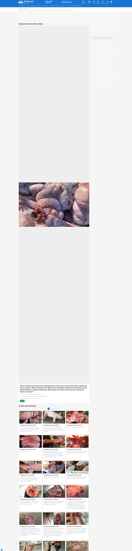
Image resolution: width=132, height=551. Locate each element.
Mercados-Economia (36, 5)
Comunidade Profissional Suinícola (29, 3)
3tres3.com (29, 1)
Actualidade (22, 5)
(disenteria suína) (32, 394)
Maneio (64, 5)
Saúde (27, 5)
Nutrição (45, 5)
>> (59, 408)
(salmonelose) (30, 398)
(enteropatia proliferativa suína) (34, 396)
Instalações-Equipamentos (74, 5)
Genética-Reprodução (54, 5)
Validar (22, 401)
